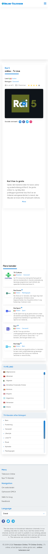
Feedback (6, 501)
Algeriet (9, 380)
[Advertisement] (24, 34)
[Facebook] (23, 121)
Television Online (8, 474)
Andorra (9, 389)
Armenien (9, 402)
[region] (24, 390)
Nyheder (8, 446)
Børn (6, 420)
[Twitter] (27, 121)
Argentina (10, 398)
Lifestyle (8, 433)
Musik (7, 442)
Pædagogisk (10, 451)
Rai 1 (15, 326)
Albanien (9, 376)
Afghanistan (10, 372)
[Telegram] (13, 521)
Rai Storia (17, 290)
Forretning (9, 425)
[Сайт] (20, 121)
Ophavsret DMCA (9, 492)
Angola (9, 394)
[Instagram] (30, 121)
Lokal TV (8, 438)
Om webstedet (8, 487)
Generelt (8, 429)
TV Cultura (18, 272)
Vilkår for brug (7, 497)
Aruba (8, 407)
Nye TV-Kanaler (8, 478)
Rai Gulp (17, 344)
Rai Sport (17, 308)
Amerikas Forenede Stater (16, 385)
